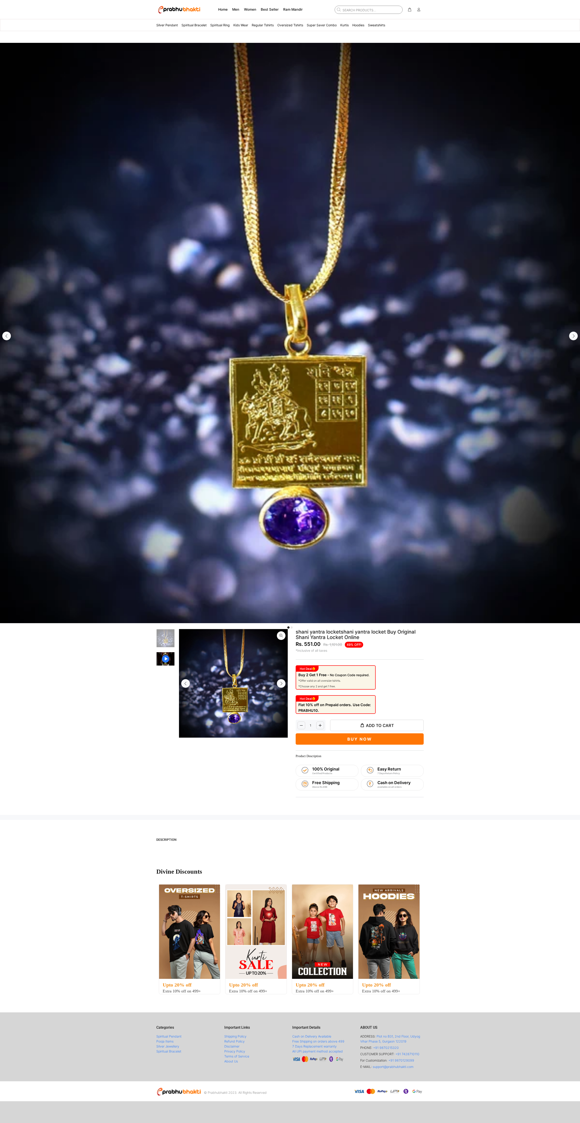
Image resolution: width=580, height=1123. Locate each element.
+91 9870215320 (386, 1048)
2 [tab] (291, 627)
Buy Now (359, 739)
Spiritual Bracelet (168, 1051)
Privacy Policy (234, 1051)
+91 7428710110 (407, 1054)
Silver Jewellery (167, 1046)
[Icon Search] (338, 9)
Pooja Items (165, 1041)
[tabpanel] (290, 333)
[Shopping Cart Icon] (410, 9)
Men (235, 9)
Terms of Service (236, 1056)
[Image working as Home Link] (179, 9)
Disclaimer (231, 1046)
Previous (6, 336)
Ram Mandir (293, 9)
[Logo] (179, 1091)
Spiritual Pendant (168, 1036)
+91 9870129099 (401, 1060)
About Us (231, 1061)
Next (573, 336)
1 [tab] (288, 627)
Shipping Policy (235, 1036)
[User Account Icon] (419, 9)
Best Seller (270, 9)
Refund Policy (234, 1041)
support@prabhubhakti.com (393, 1067)
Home (223, 9)
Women (250, 9)
